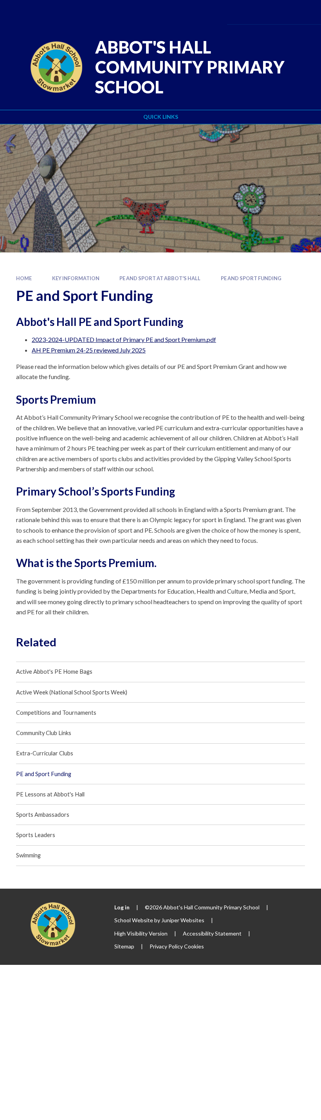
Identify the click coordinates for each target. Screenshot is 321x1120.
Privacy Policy (166, 946)
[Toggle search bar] (280, 12)
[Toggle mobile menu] (303, 12)
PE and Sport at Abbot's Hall (159, 278)
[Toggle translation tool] (259, 12)
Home (24, 278)
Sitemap (124, 946)
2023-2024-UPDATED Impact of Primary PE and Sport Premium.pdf (124, 339)
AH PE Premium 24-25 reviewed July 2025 (89, 350)
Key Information (75, 278)
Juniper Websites (182, 920)
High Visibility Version (141, 933)
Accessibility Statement (212, 933)
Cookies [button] (194, 946)
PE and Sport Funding (251, 278)
